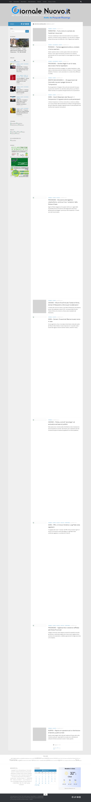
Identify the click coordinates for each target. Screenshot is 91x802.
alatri (12, 758)
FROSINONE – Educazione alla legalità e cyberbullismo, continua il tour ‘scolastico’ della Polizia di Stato (62, 202)
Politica (62, 522)
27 (36, 783)
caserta (43, 758)
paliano (45, 760)
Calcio (17, 75)
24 (48, 781)
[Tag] (24, 60)
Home (10, 1)
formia (79, 758)
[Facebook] (21, 24)
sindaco (74, 760)
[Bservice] (19, 177)
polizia (48, 760)
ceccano (51, 758)
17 (48, 779)
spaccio (80, 760)
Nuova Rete (16, 1)
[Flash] (19, 132)
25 (51, 781)
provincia (55, 760)
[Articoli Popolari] (15, 60)
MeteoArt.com (72, 788)
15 (42, 779)
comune (55, 758)
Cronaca (50, 28)
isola (27, 760)
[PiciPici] (19, 155)
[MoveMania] (19, 123)
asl (28, 758)
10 (48, 777)
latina (33, 760)
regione (60, 760)
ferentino (70, 758)
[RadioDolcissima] (14, 125)
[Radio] (12, 132)
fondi (77, 758)
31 (48, 783)
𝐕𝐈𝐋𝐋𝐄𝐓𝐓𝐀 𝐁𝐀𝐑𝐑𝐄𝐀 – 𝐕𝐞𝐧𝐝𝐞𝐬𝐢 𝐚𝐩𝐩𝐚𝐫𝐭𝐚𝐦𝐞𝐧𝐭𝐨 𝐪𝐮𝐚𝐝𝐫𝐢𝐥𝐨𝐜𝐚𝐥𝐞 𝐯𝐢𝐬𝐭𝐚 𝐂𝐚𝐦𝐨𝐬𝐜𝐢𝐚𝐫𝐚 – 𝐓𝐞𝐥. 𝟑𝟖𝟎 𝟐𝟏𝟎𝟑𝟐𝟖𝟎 (18, 50)
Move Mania (23, 1)
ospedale (41, 760)
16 (45, 779)
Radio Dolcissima (32, 1)
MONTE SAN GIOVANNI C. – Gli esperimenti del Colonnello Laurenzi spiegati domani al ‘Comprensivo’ (62, 82)
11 (51, 777)
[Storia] (12, 133)
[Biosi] (27, 157)
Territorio (67, 522)
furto (18, 760)
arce (19, 758)
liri (39, 760)
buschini (30, 758)
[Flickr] (28, 24)
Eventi (54, 77)
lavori (36, 760)
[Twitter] (24, 24)
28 (39, 783)
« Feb (36, 785)
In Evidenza (55, 44)
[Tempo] (17, 133)
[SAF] (19, 166)
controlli (59, 758)
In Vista (54, 28)
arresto (26, 758)
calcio (33, 758)
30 (45, 783)
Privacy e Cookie (51, 1)
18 (51, 779)
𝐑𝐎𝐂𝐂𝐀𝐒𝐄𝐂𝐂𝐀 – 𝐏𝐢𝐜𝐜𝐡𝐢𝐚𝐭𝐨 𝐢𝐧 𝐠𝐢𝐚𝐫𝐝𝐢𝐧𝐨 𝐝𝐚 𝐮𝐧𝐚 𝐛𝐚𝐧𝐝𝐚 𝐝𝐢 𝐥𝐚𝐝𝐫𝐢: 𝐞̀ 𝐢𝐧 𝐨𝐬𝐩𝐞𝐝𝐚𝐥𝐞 (22, 91)
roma (69, 760)
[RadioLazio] (21, 125)
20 (36, 781)
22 (42, 781)
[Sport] (15, 132)
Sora (77, 760)
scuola (72, 760)
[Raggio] (23, 132)
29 (42, 783)
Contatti (44, 1)
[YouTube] (26, 24)
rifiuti (63, 760)
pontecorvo (52, 760)
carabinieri (38, 758)
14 (39, 779)
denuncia (66, 758)
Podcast (39, 1)
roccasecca (66, 760)
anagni (14, 758)
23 (45, 781)
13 (36, 779)
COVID (63, 758)
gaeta (20, 760)
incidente (24, 760)
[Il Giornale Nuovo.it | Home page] (41, 12)
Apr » (39, 785)
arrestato (23, 758)
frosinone (13, 760)
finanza (73, 758)
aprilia (17, 758)
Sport (22, 76)
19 (54, 779)
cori (61, 758)
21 (39, 781)
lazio (38, 760)
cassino (47, 758)
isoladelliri (30, 760)
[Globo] (24, 157)
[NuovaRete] (13, 123)
